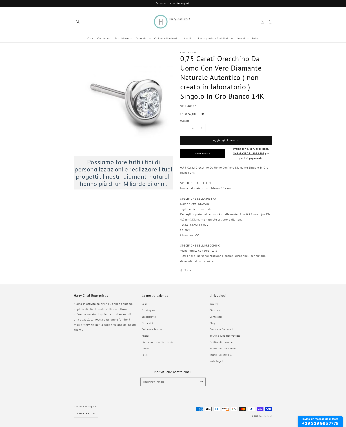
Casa (144, 304)
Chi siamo (215, 310)
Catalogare (148, 310)
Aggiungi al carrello (226, 140)
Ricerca (214, 304)
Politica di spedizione (223, 348)
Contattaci (216, 316)
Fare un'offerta (202, 153)
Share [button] (187, 270)
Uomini (146, 348)
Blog (212, 323)
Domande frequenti (221, 329)
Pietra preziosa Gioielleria (157, 342)
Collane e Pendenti (153, 329)
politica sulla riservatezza (225, 335)
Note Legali (216, 361)
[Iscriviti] (201, 382)
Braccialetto (149, 316)
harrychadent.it (265, 416)
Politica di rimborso (221, 342)
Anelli (145, 335)
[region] (123, 172)
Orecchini (147, 323)
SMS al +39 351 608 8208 (248, 153)
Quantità (184, 120)
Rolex (145, 354)
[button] (78, 22)
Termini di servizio (221, 354)
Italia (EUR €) (83, 413)
